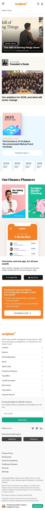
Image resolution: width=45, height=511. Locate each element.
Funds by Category (9, 371)
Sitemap (5, 472)
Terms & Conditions (10, 461)
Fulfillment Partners (10, 464)
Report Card (6, 10)
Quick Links (6, 366)
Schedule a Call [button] (21, 313)
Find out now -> (19, 216)
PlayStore (34, 439)
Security (5, 468)
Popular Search (8, 395)
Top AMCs (6, 376)
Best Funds (6, 385)
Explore (5, 352)
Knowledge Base (8, 357)
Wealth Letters (10, 43)
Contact (5, 347)
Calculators (6, 390)
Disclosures (6, 457)
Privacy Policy (7, 453)
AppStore (12, 439)
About (4, 362)
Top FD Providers (9, 380)
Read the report (21, 153)
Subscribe (22, 420)
